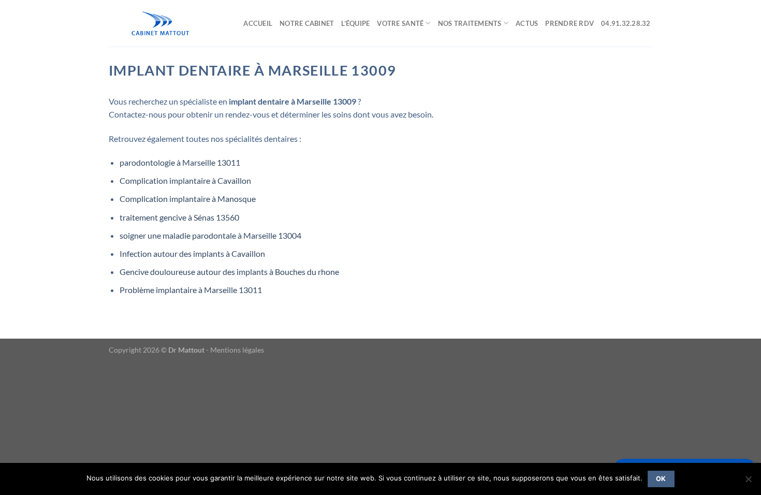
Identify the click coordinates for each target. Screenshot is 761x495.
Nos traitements (470, 23)
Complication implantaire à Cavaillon (185, 180)
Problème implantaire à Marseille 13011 (191, 290)
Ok (661, 479)
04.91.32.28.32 (626, 23)
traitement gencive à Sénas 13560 (179, 217)
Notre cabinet (307, 23)
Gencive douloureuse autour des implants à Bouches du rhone (229, 271)
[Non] (748, 482)
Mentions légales (237, 349)
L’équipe (355, 23)
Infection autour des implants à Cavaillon (192, 253)
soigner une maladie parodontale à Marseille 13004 (210, 235)
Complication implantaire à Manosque (188, 198)
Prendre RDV (569, 23)
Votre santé (400, 23)
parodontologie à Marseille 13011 (180, 162)
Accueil (257, 23)
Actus (527, 23)
